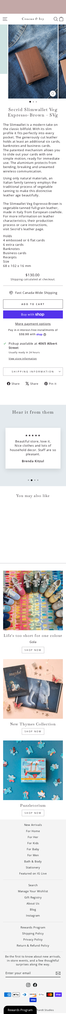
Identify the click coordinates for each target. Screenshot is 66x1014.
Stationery (33, 867)
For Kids (33, 843)
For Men (33, 855)
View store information (23, 358)
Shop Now (33, 650)
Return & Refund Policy (33, 945)
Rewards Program (33, 927)
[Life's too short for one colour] (33, 600)
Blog (33, 909)
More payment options (33, 324)
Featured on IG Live (33, 873)
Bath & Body (33, 861)
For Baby (33, 849)
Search (33, 885)
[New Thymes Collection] (33, 689)
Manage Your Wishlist (33, 891)
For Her (33, 837)
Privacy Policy (33, 939)
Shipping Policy (33, 933)
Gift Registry (33, 897)
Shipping (17, 279)
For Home (33, 831)
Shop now (33, 813)
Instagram (33, 915)
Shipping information (33, 371)
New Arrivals (33, 825)
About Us (33, 903)
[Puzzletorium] (33, 770)
